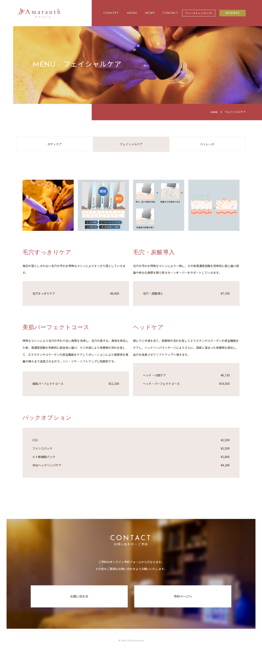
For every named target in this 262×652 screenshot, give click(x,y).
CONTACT (170, 13)
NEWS (150, 13)
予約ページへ (183, 596)
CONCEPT (111, 13)
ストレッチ (207, 144)
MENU (132, 13)
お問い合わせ (79, 596)
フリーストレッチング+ (199, 13)
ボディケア (54, 144)
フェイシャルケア (131, 144)
